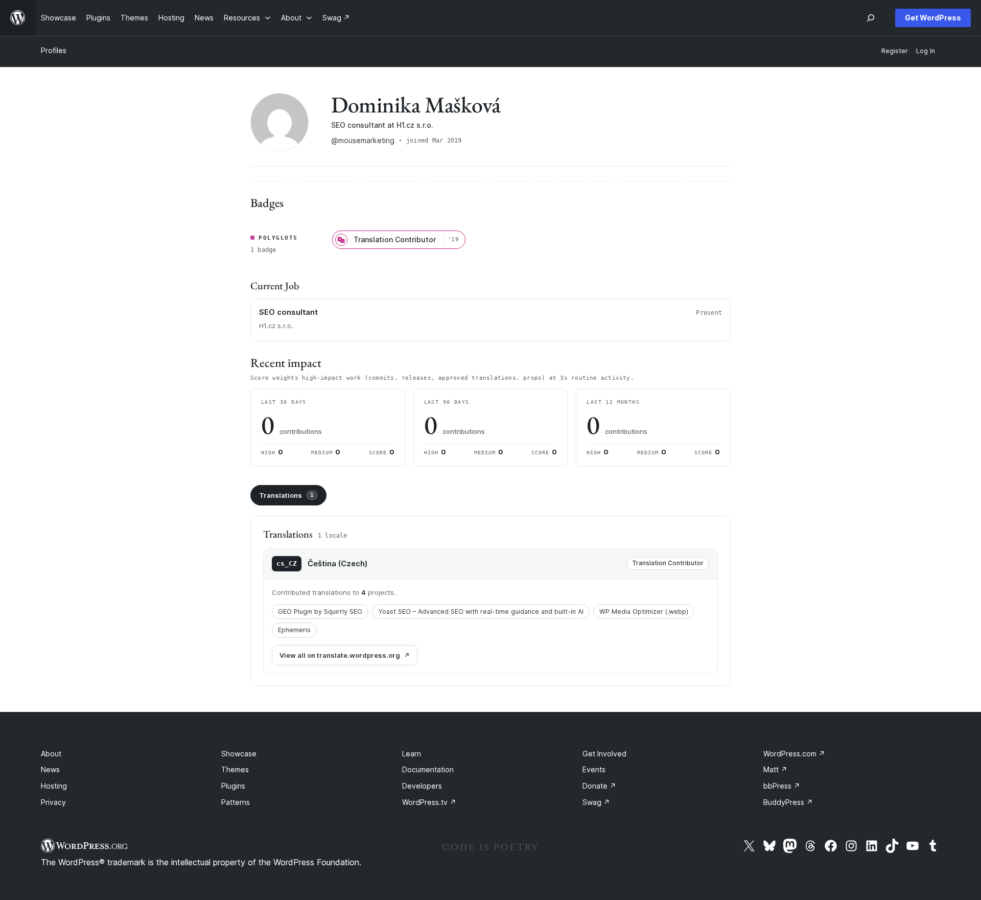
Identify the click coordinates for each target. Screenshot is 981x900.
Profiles (53, 50)
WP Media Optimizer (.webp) (643, 611)
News (50, 769)
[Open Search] (870, 18)
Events (593, 769)
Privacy (53, 802)
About (51, 753)
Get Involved (604, 753)
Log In (925, 51)
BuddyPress (788, 802)
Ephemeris (294, 630)
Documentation (428, 769)
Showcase (238, 753)
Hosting (54, 785)
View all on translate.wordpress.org (339, 655)
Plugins (233, 785)
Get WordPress (933, 17)
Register (894, 51)
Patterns (235, 802)
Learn (411, 753)
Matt (775, 769)
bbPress (781, 785)
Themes (235, 769)
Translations (286, 495)
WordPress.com (794, 753)
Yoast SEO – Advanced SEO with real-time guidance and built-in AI (480, 611)
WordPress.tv (429, 802)
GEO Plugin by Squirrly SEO (320, 611)
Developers (422, 785)
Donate (599, 785)
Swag (596, 802)
